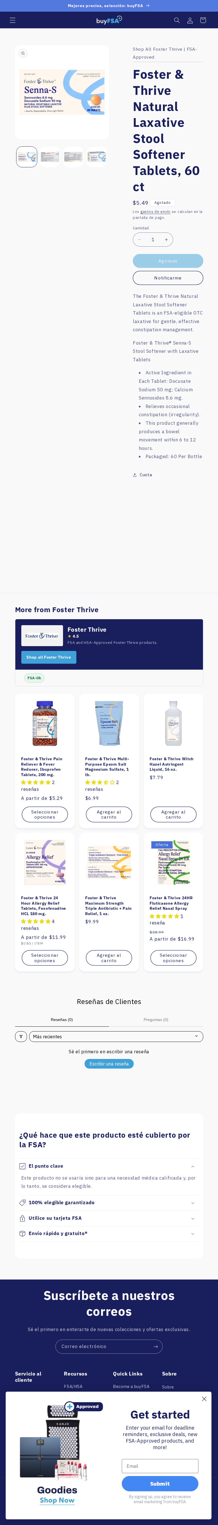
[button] (12, 20)
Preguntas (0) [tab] (156, 1019)
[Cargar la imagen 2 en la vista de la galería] (50, 157)
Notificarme (168, 278)
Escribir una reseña (109, 1064)
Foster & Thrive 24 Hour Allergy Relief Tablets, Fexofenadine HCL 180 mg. (43, 905)
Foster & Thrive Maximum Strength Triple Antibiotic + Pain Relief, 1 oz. (108, 905)
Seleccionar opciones (44, 814)
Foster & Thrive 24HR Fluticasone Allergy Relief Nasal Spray (171, 903)
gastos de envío (156, 211)
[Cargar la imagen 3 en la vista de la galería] (73, 157)
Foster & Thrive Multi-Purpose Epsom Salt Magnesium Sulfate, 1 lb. (107, 766)
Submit (160, 1483)
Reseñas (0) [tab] (62, 1019)
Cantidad (141, 227)
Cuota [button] (146, 474)
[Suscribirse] (155, 1346)
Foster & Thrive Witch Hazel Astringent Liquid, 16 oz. (172, 764)
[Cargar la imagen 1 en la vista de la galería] (26, 157)
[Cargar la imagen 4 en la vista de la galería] (97, 157)
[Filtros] (21, 1036)
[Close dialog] (204, 1399)
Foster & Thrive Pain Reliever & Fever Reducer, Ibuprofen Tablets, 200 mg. (41, 766)
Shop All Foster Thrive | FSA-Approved (165, 53)
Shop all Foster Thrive (48, 657)
